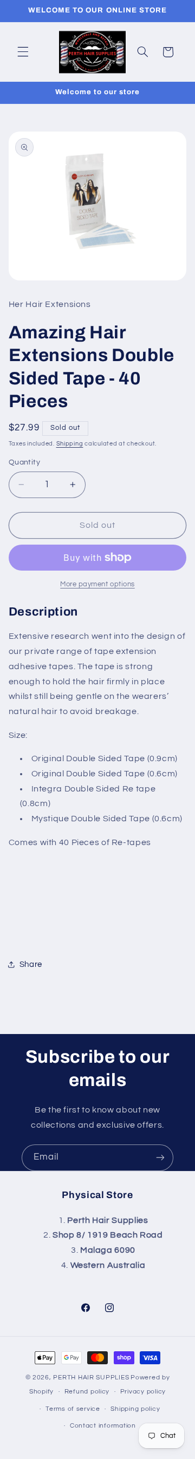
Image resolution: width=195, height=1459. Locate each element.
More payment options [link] (97, 584)
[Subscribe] (160, 1157)
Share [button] (31, 964)
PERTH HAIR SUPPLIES (91, 1378)
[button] (22, 52)
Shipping (69, 444)
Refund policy (87, 1392)
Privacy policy (143, 1392)
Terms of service (73, 1409)
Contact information (103, 1426)
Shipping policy (135, 1409)
